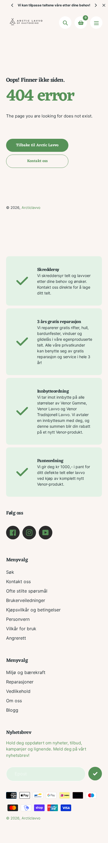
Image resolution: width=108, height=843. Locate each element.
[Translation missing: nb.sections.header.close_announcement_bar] (104, 5)
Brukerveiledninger (25, 600)
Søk (10, 572)
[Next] (95, 5)
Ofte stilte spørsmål (26, 591)
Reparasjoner (20, 682)
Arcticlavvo (31, 207)
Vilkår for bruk (21, 628)
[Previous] (12, 5)
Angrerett (16, 638)
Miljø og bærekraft (25, 672)
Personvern (18, 619)
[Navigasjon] (96, 22)
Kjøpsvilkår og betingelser (33, 610)
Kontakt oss (18, 581)
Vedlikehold (18, 691)
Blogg (12, 710)
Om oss (14, 700)
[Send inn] (95, 773)
